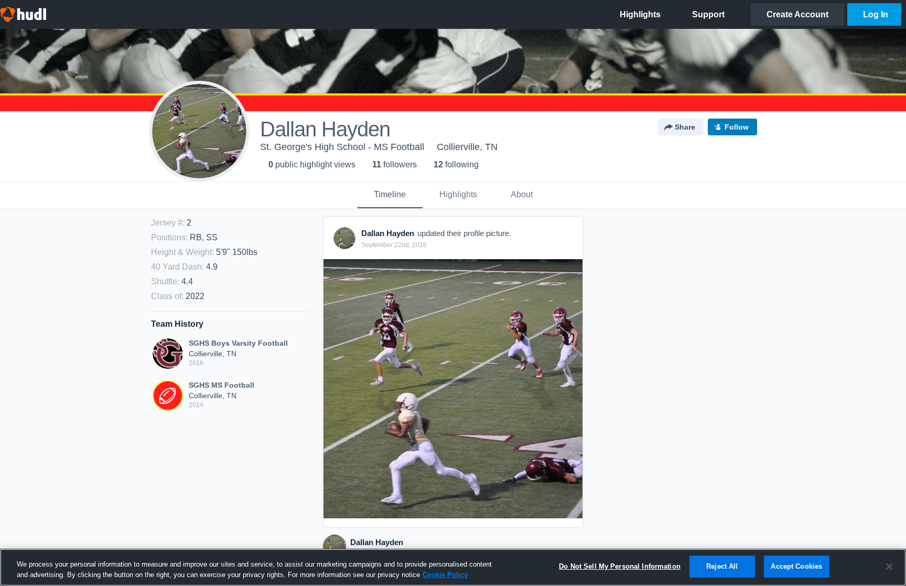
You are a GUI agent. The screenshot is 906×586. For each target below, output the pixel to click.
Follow (737, 127)
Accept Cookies (796, 566)
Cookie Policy (445, 575)
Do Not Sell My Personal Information (620, 566)
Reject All (722, 566)
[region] (453, 567)
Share (685, 127)
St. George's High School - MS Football (342, 147)
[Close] (889, 566)
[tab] (390, 195)
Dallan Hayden (376, 542)
